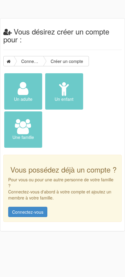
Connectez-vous (27, 212)
